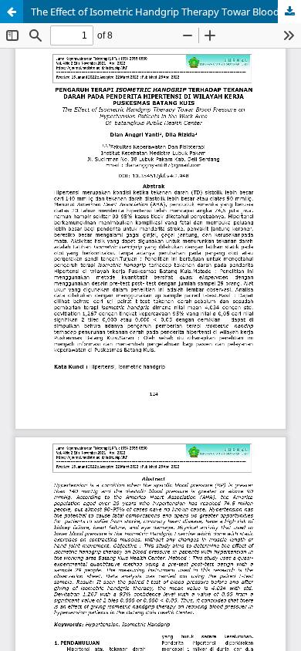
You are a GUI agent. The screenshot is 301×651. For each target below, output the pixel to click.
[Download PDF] (289, 11)
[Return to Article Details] (11, 11)
